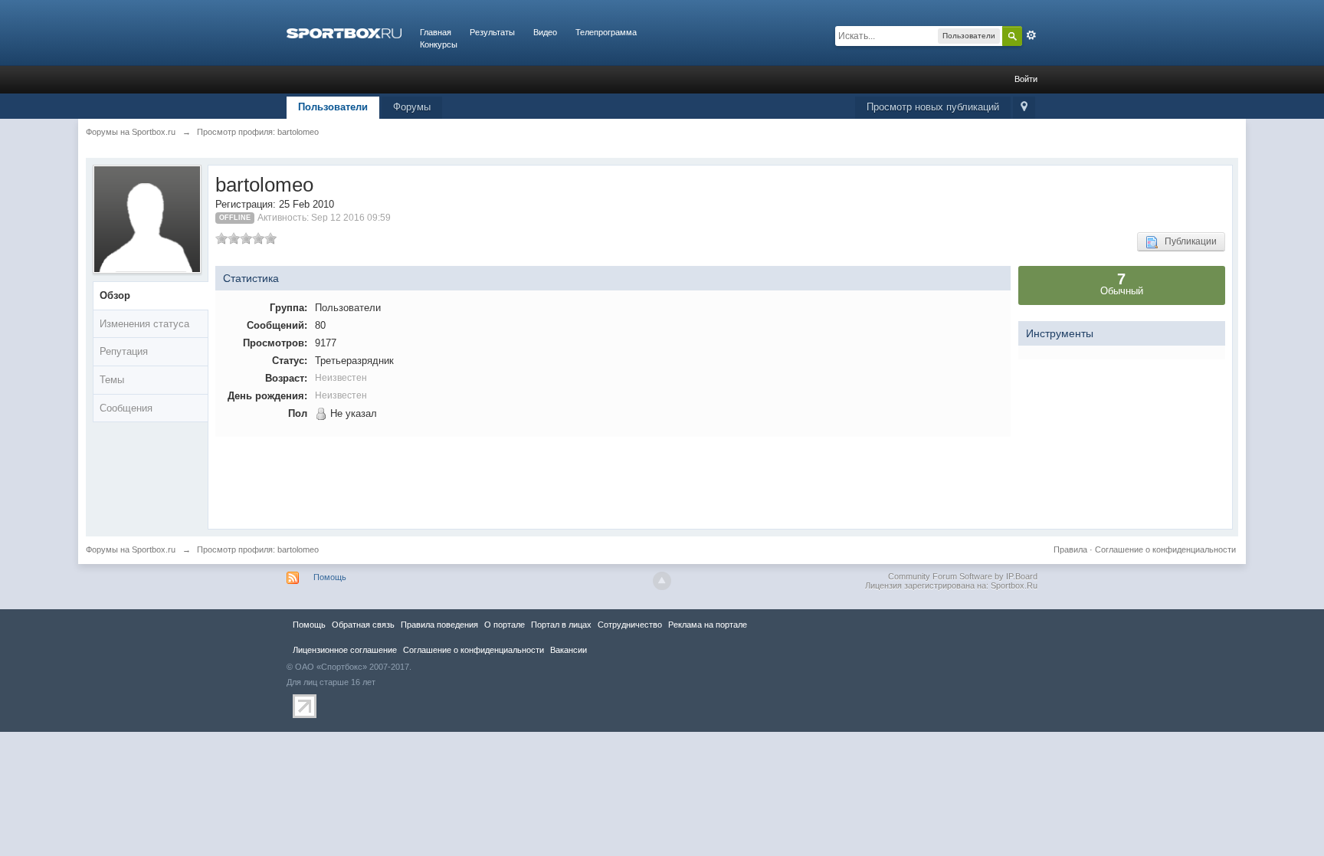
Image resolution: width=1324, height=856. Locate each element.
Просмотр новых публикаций (933, 107)
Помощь (329, 577)
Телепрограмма (606, 32)
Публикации (1187, 241)
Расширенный (1031, 35)
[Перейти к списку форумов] (344, 32)
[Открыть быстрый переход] (1024, 108)
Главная (435, 32)
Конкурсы (438, 44)
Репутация (124, 351)
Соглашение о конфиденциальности (1165, 549)
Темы (112, 379)
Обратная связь (363, 624)
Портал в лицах (561, 624)
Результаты (492, 32)
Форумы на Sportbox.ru (130, 549)
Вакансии (568, 649)
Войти (1025, 79)
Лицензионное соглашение (345, 649)
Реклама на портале (707, 624)
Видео (545, 32)
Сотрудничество (630, 624)
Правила (1070, 549)
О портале (504, 624)
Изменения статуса (144, 324)
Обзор (115, 295)
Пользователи (333, 107)
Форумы (412, 107)
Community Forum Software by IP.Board (962, 576)
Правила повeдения (439, 624)
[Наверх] (662, 581)
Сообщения (126, 408)
